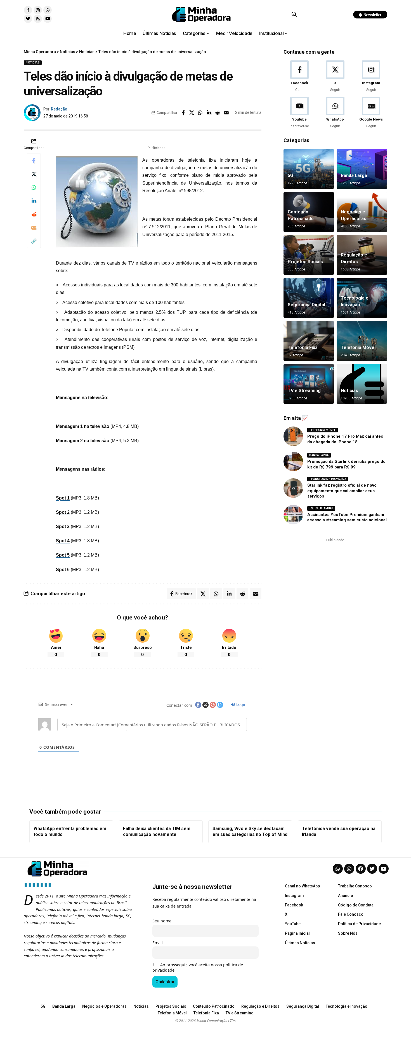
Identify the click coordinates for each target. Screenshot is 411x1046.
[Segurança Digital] (309, 298)
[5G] (309, 169)
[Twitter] (28, 19)
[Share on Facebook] (183, 112)
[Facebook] (299, 76)
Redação (59, 109)
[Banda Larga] (362, 169)
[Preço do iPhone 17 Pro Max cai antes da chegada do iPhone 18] (293, 436)
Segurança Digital (306, 304)
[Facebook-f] (28, 10)
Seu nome (161, 921)
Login (241, 704)
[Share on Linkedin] (209, 112)
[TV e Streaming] (309, 384)
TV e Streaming (304, 390)
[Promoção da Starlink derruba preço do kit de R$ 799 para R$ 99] (293, 461)
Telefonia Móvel (358, 347)
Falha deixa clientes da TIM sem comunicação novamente (156, 831)
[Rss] (38, 19)
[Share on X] (192, 112)
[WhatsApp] (335, 113)
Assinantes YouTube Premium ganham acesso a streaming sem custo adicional (347, 517)
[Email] (226, 112)
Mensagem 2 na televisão (82, 440)
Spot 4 (63, 540)
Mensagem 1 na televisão (82, 426)
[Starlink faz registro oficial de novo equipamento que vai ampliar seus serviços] (293, 488)
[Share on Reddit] (218, 112)
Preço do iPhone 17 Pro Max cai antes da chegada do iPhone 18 (345, 439)
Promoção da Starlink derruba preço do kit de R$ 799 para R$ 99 (346, 464)
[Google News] (371, 113)
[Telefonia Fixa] (309, 341)
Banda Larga (354, 175)
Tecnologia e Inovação (327, 478)
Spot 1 (63, 498)
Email (157, 942)
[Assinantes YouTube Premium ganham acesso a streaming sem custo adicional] (293, 514)
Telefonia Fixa (303, 347)
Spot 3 (63, 526)
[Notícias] (362, 384)
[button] (294, 14)
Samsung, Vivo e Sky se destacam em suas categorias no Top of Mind (249, 831)
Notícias (33, 62)
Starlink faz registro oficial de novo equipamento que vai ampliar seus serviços (342, 491)
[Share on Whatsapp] (200, 112)
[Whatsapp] (47, 10)
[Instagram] (38, 10)
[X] (335, 76)
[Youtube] (47, 19)
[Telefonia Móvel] (362, 341)
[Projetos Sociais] (309, 255)
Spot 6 (63, 569)
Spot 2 (63, 512)
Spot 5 (63, 555)
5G (290, 175)
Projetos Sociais (305, 261)
